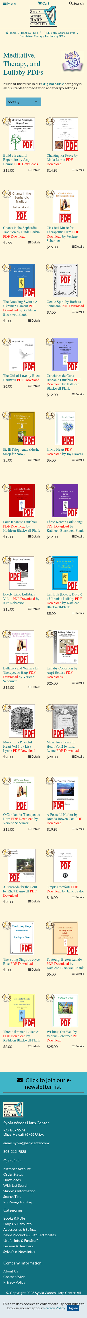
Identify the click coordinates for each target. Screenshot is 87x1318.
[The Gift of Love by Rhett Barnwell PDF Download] (22, 354)
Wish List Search (15, 1185)
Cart (45, 3)
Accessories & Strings (19, 1229)
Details (35, 170)
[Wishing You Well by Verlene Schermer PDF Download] (65, 1010)
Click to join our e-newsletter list (48, 1083)
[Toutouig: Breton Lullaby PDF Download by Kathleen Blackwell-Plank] (65, 938)
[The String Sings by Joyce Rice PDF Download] (22, 938)
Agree (73, 1308)
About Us (10, 1271)
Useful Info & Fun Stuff (20, 1240)
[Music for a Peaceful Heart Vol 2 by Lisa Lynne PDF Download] (65, 720)
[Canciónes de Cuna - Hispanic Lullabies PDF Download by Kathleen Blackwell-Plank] (65, 354)
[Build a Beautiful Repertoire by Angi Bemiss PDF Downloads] (22, 133)
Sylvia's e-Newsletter (19, 1251)
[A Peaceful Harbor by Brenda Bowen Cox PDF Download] (65, 793)
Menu (11, 3)
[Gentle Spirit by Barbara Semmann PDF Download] (65, 280)
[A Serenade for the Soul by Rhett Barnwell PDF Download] (22, 865)
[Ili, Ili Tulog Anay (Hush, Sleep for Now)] (22, 428)
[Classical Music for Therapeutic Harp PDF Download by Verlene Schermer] (65, 206)
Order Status (13, 1174)
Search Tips (12, 1196)
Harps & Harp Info (17, 1224)
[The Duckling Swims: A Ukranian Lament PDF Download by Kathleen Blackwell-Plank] (22, 280)
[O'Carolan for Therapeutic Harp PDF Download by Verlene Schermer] (22, 793)
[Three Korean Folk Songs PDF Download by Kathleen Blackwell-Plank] (65, 500)
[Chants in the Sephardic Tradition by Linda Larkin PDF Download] (21, 206)
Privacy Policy (14, 1282)
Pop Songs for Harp (18, 1202)
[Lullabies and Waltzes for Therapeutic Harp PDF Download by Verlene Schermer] (21, 646)
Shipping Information (19, 1191)
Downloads (12, 1180)
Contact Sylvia (14, 1276)
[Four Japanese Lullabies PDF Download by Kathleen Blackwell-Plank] (22, 500)
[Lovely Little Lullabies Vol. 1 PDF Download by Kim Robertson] (22, 572)
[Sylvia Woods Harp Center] (43, 16)
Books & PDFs (29, 32)
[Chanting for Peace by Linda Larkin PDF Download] (65, 133)
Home (12, 32)
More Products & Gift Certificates (29, 1235)
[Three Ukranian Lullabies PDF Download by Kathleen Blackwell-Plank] (22, 1010)
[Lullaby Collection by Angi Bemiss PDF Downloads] (65, 646)
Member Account (17, 1169)
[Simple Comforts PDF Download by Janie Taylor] (65, 865)
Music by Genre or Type (61, 32)
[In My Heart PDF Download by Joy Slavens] (65, 428)
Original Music (52, 84)
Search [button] (78, 3)
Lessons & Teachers (18, 1246)
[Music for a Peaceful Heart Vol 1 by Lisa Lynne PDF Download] (22, 720)
